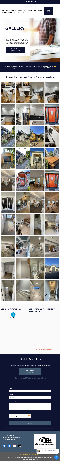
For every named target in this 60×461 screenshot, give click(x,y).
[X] (20, 446)
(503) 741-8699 (9, 435)
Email (11, 394)
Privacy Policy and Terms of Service (30, 454)
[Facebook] (9, 446)
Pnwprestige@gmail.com (12, 437)
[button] (25, 10)
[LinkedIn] (4, 446)
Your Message (13, 401)
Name (11, 388)
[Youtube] (14, 446)
